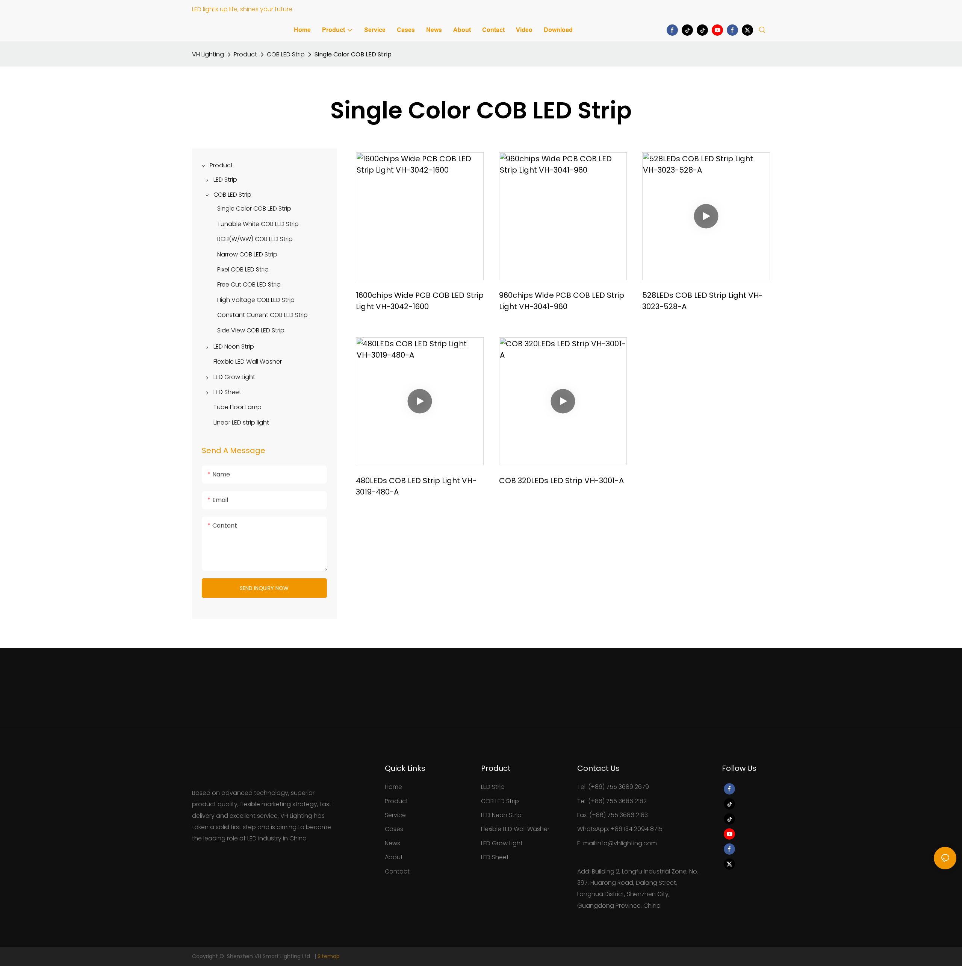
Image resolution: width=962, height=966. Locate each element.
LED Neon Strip (501, 815)
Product (245, 54)
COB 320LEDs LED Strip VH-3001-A (561, 480)
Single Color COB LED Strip (353, 54)
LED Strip (493, 787)
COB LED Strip (286, 54)
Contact (397, 871)
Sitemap (329, 956)
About (394, 857)
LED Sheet (495, 857)
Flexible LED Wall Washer (515, 829)
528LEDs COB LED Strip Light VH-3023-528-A (702, 301)
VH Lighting (208, 54)
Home (393, 787)
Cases (394, 829)
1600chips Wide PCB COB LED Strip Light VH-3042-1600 (420, 301)
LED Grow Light (502, 843)
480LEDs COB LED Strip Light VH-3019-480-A (416, 486)
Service (395, 815)
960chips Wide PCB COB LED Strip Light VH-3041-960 (561, 301)
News (392, 843)
